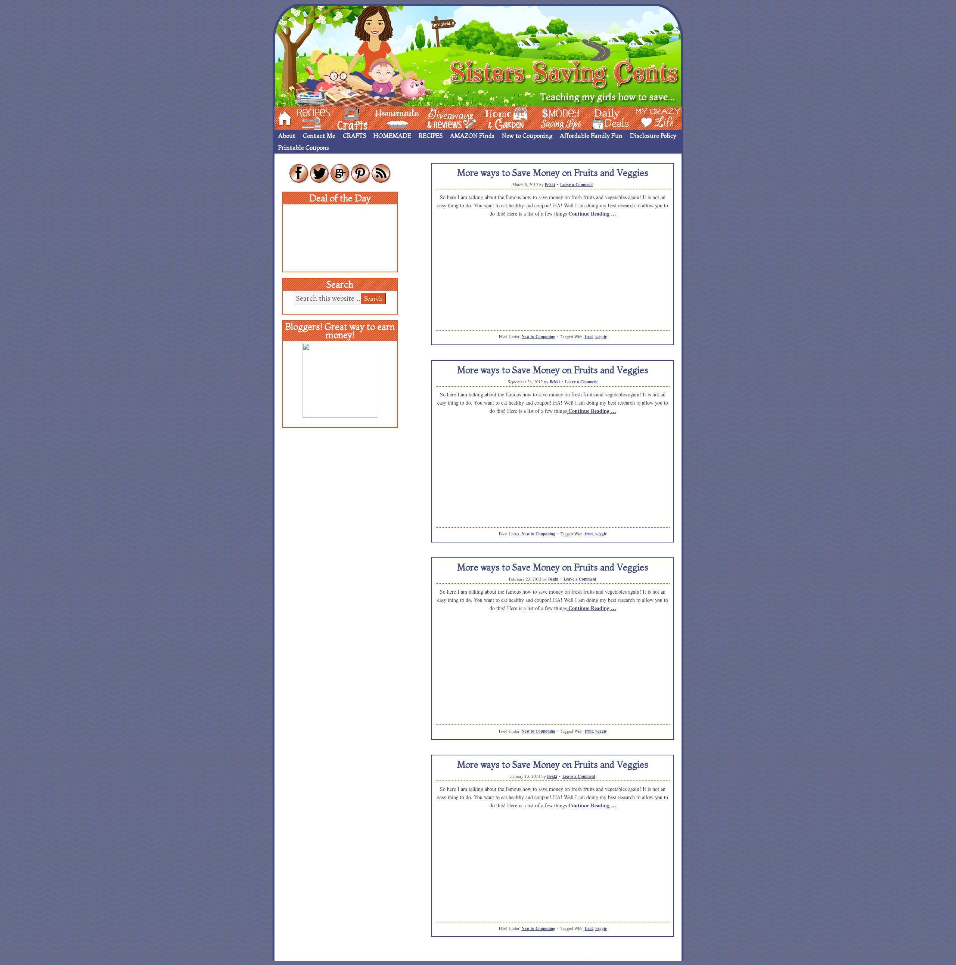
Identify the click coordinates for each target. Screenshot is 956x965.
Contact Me (319, 135)
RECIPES (431, 135)
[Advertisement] (553, 277)
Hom (282, 117)
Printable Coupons (303, 147)
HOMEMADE (392, 135)
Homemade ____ (388, 117)
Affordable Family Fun (591, 135)
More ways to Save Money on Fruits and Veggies (552, 172)
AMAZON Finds (472, 135)
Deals (607, 117)
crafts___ (341, 117)
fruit (589, 337)
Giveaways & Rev (446, 117)
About (286, 135)
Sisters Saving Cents (478, 55)
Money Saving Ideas (558, 117)
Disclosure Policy (653, 135)
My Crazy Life (645, 117)
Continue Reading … (591, 213)
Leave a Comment (576, 185)
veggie (601, 337)
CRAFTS (354, 135)
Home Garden (499, 117)
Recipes (307, 117)
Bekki (550, 185)
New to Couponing (527, 135)
